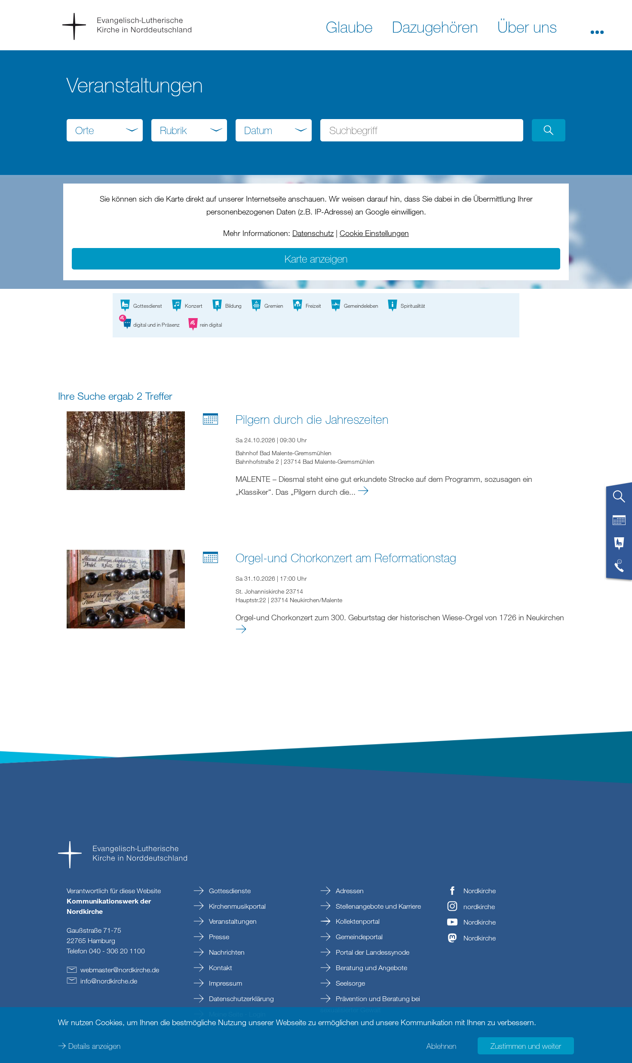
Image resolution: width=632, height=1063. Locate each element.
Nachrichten (226, 952)
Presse (218, 936)
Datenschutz (313, 233)
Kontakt (219, 967)
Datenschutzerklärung (240, 998)
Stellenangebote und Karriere (377, 906)
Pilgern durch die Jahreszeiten (312, 419)
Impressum (224, 983)
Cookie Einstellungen (374, 233)
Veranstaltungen (232, 921)
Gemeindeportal (358, 936)
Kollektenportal (357, 921)
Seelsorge (349, 983)
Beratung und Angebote (370, 967)
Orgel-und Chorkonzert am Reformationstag (346, 557)
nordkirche (479, 906)
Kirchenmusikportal (236, 906)
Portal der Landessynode (371, 952)
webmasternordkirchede (119, 970)
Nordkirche (479, 891)
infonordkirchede (108, 981)
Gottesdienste (229, 891)
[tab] (619, 500)
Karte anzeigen (316, 258)
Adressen (349, 891)
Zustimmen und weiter (526, 1046)
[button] (597, 26)
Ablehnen (441, 1046)
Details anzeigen (94, 1046)
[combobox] (105, 130)
